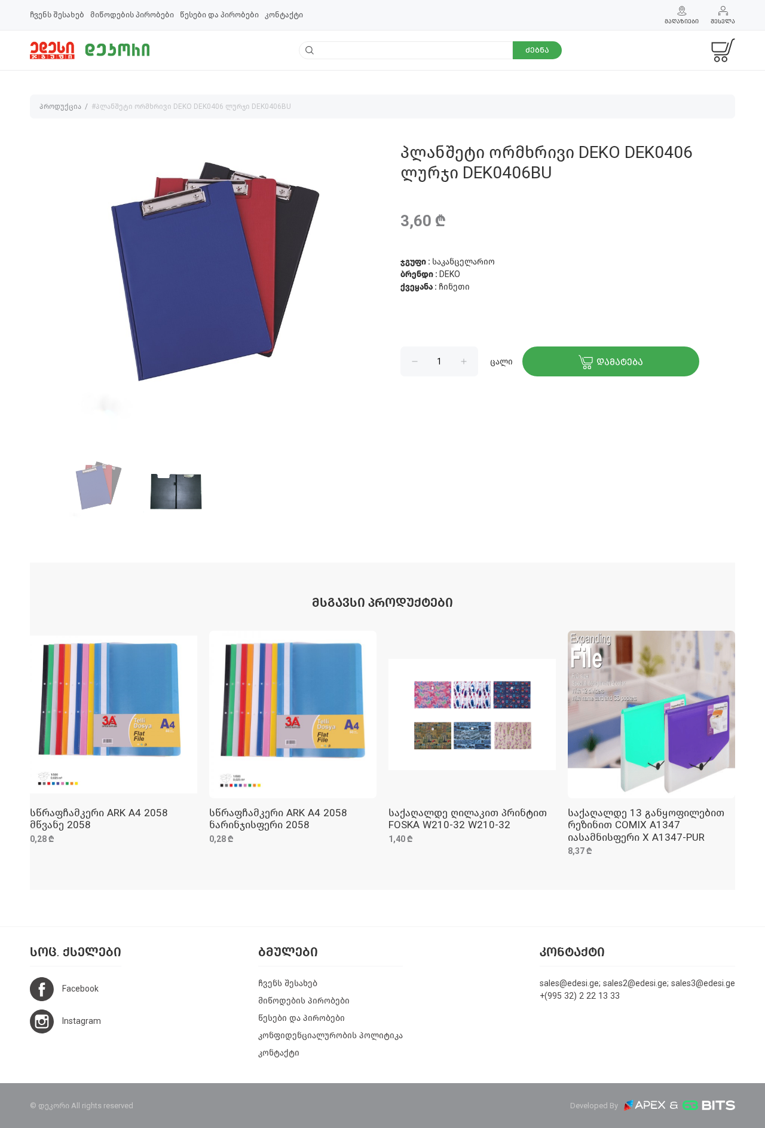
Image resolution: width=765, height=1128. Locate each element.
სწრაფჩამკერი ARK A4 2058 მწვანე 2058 (99, 819)
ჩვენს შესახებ (57, 14)
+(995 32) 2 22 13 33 (580, 996)
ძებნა (537, 49)
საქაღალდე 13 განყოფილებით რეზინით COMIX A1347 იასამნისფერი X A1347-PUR (646, 825)
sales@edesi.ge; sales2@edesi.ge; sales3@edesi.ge (637, 983)
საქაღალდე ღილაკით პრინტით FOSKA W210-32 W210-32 (467, 819)
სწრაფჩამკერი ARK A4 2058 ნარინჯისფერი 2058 (278, 819)
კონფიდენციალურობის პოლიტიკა (330, 1035)
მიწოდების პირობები (132, 14)
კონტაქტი (284, 14)
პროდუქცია (60, 106)
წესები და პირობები (219, 14)
